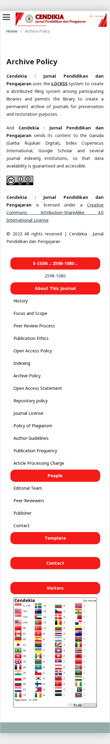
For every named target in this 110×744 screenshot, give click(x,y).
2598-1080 (55, 276)
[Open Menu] (6, 17)
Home (11, 31)
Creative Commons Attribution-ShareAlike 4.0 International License (55, 212)
